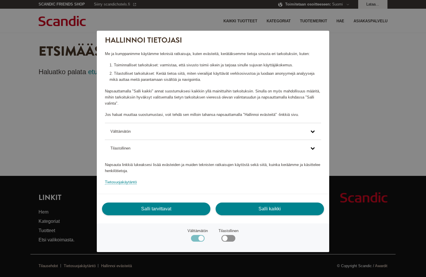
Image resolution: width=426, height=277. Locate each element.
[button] (213, 131)
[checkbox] (228, 240)
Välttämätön (197, 231)
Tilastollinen (229, 231)
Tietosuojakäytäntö (121, 182)
